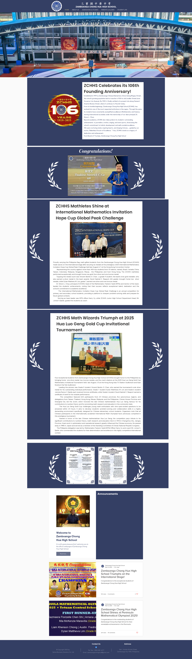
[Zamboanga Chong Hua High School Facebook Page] (96, 647)
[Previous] (11, 45)
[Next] (181, 45)
